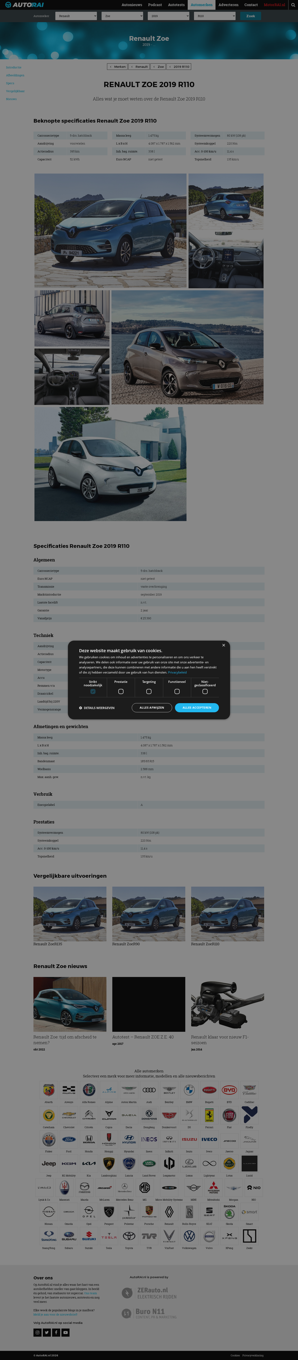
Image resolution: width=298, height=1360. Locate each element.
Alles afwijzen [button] (152, 707)
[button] (97, 708)
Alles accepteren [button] (197, 707)
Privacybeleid (177, 672)
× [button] (223, 645)
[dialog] (149, 680)
